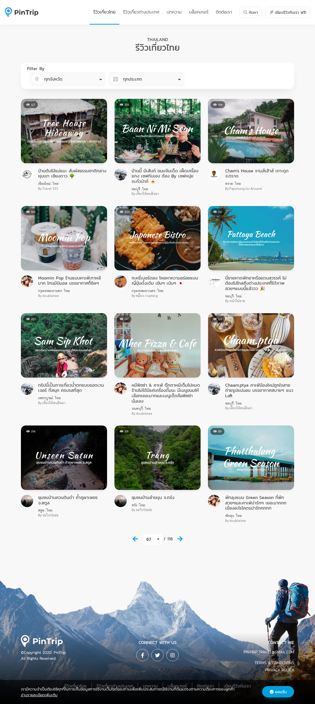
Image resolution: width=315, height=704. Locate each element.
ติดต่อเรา (224, 12)
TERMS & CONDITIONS (274, 663)
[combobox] (68, 79)
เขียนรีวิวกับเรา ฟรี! (289, 12)
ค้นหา (252, 12)
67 (148, 539)
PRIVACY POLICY (279, 670)
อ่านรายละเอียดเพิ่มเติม (39, 695)
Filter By (36, 68)
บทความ (174, 12)
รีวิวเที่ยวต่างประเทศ (141, 12)
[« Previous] (135, 539)
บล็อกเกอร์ (198, 12)
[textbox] (68, 79)
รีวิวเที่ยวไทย (104, 12)
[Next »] (180, 539)
